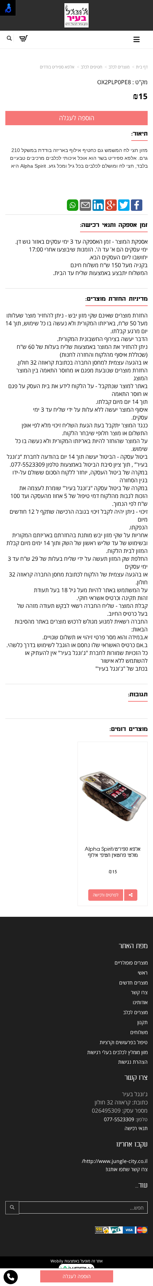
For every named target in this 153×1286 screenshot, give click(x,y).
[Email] (85, 204)
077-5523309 (119, 1119)
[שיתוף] (130, 895)
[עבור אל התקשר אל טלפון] (11, 1277)
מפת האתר (133, 946)
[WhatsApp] (72, 204)
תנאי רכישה (136, 1128)
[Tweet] (124, 204)
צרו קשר (136, 1077)
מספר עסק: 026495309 (120, 1110)
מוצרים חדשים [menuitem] (133, 982)
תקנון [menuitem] (142, 1022)
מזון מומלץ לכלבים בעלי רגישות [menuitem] (117, 1052)
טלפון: (142, 1119)
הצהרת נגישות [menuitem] (133, 1061)
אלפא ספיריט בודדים (57, 67)
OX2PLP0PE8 (114, 82)
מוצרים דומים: (129, 729)
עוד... (141, 1185)
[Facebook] (136, 204)
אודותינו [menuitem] (140, 1002)
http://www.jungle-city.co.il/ (115, 1161)
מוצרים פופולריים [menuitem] (131, 962)
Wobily (57, 1261)
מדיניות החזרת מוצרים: (116, 299)
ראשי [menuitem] (143, 972)
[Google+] (111, 204)
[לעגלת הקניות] (23, 38)
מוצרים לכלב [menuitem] (135, 1012)
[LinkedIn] (98, 204)
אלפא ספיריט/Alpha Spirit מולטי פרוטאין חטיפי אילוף (113, 852)
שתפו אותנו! (118, 1169)
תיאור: (139, 133)
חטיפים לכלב (91, 67)
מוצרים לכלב (119, 67)
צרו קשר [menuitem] (139, 992)
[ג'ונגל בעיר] (76, 15)
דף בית (142, 67)
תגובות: (138, 694)
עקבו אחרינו (132, 1144)
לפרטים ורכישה (105, 895)
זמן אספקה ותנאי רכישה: (114, 225)
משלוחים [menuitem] (139, 1032)
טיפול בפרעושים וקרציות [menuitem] (124, 1042)
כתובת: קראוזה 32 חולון (121, 1102)
